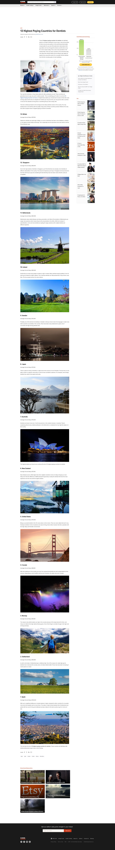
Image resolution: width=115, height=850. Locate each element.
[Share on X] (26, 36)
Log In (74, 2)
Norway (37, 756)
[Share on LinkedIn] (28, 36)
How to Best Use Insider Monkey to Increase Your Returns (85, 79)
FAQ (65, 841)
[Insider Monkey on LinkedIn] (30, 842)
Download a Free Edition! (83, 84)
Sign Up (82, 2)
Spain (22, 756)
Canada (33, 756)
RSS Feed (55, 838)
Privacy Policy (53, 841)
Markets (22, 5)
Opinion (53, 5)
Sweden (29, 756)
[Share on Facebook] (24, 36)
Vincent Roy (38, 34)
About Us (75, 838)
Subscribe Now (86, 64)
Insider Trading (29, 5)
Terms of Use (60, 841)
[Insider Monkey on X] (24, 842)
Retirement (46, 5)
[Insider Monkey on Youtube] (27, 842)
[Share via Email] (31, 36)
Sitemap (92, 838)
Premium (90, 2)
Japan (25, 756)
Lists (21, 28)
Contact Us (86, 838)
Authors (80, 838)
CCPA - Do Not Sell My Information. (75, 841)
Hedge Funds (39, 5)
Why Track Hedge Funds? (83, 82)
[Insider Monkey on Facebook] (21, 842)
